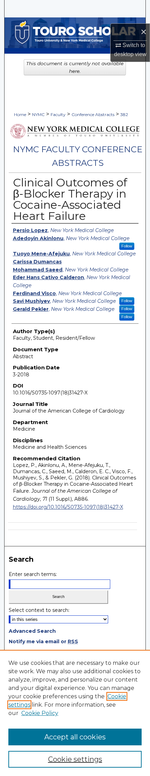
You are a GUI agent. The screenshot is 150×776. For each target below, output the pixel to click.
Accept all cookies (75, 737)
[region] (75, 713)
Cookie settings (75, 759)
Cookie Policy (39, 713)
